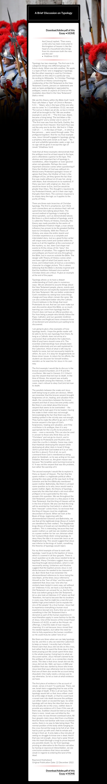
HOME (71, 33)
